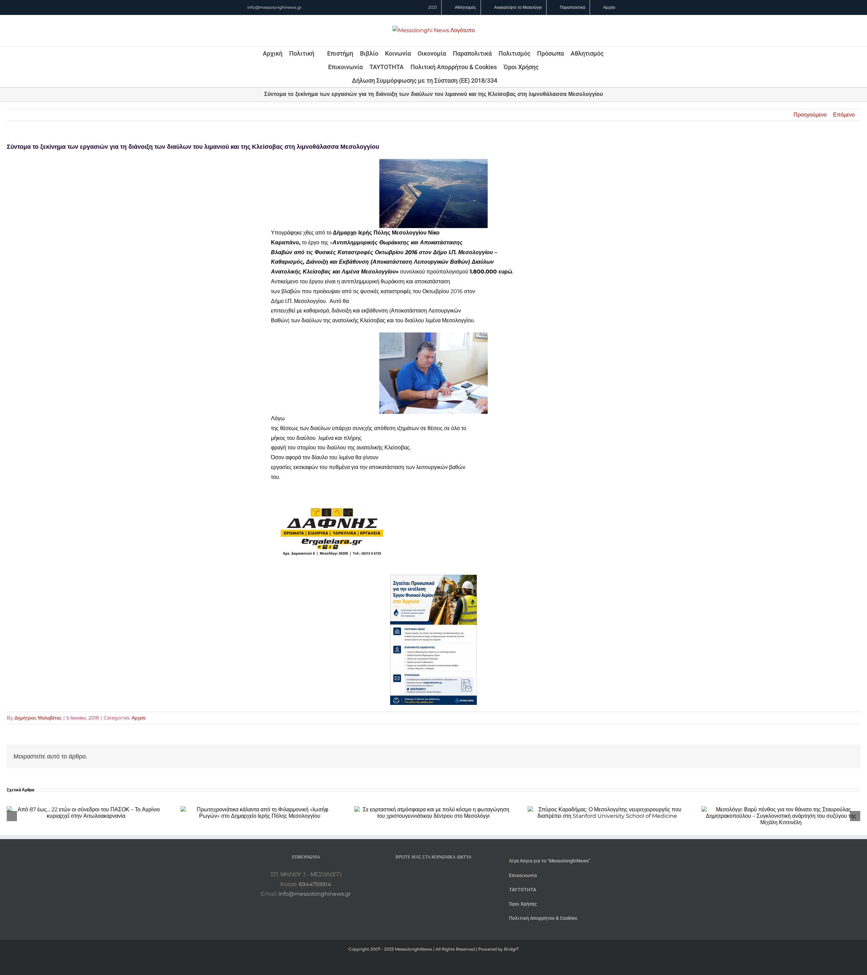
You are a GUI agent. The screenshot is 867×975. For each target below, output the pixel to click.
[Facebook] (424, 874)
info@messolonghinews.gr (274, 7)
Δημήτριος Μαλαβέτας (38, 718)
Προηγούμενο (810, 114)
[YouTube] (415, 874)
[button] (506, 80)
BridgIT (511, 949)
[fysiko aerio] (433, 579)
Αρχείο (139, 718)
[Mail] (452, 874)
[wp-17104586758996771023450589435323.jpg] (332, 493)
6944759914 (315, 884)
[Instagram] (433, 874)
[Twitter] (443, 874)
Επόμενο (844, 114)
